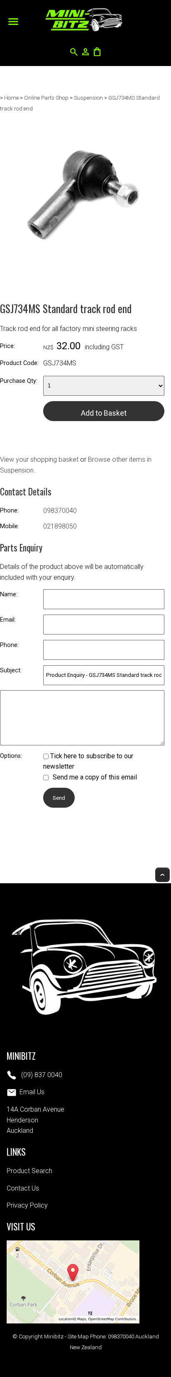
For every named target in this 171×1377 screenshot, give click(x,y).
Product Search (29, 1171)
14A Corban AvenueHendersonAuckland (35, 1119)
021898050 (60, 526)
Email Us (32, 1092)
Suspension (88, 98)
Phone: (9, 510)
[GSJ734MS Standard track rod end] (82, 278)
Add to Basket (104, 413)
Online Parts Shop (46, 98)
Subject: (11, 670)
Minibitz (54, 1336)
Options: (11, 756)
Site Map (78, 1336)
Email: (8, 619)
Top (162, 874)
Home (11, 98)
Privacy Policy (27, 1205)
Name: (8, 594)
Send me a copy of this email (94, 777)
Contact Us (23, 1188)
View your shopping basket (39, 459)
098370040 (60, 511)
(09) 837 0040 (41, 1075)
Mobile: (9, 526)
